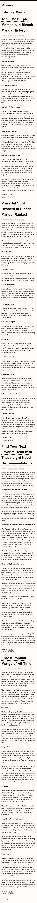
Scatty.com (9, 5)
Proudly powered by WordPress (11, 899)
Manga (11, 195)
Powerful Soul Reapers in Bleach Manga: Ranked (16, 209)
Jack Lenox (30, 899)
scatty (22, 36)
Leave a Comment (8, 197)
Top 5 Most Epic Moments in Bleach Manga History (17, 24)
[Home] (3, 6)
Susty (25, 899)
